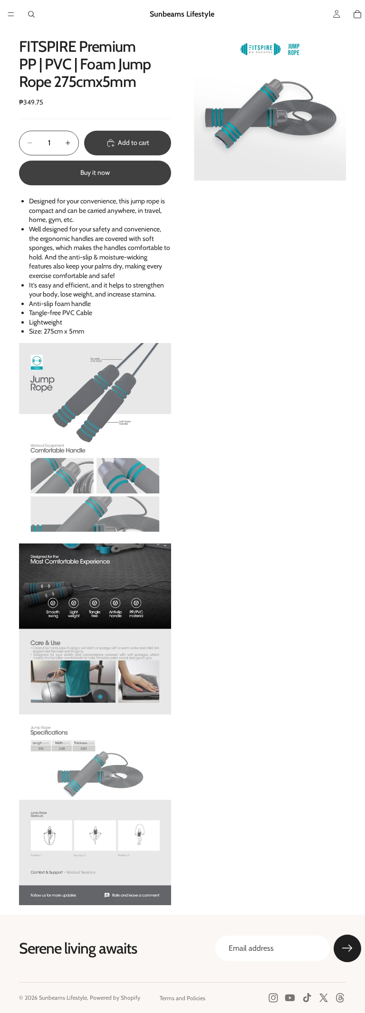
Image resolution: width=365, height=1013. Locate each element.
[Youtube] (290, 997)
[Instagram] (273, 997)
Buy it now (95, 172)
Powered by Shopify (115, 997)
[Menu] (11, 14)
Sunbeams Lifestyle (63, 997)
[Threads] (340, 997)
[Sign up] (347, 948)
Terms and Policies (182, 998)
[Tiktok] (307, 997)
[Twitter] (323, 997)
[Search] (31, 14)
